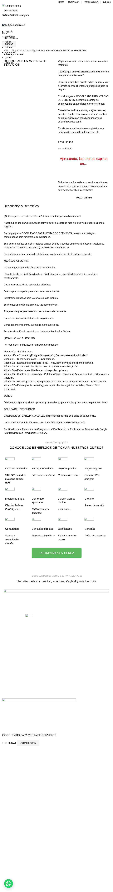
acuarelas (10, 52)
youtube (9, 63)
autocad (9, 47)
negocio (9, 31)
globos (8, 57)
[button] (8, 883)
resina (8, 42)
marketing (10, 36)
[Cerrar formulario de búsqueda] (3, 3)
